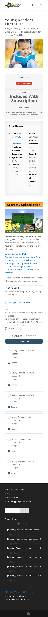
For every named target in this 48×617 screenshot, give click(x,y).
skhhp (20, 35)
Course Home (11, 519)
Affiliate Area (12, 497)
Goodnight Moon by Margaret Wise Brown (23, 257)
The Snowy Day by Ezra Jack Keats (20, 260)
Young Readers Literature (19, 302)
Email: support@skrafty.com (19, 501)
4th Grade (25, 32)
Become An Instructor (16, 489)
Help (9, 493)
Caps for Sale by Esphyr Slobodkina (20, 266)
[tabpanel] (24, 225)
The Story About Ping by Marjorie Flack (22, 263)
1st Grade (31, 28)
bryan (9, 28)
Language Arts (11, 35)
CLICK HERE (23, 599)
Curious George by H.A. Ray (16, 254)
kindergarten (35, 32)
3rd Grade (15, 32)
